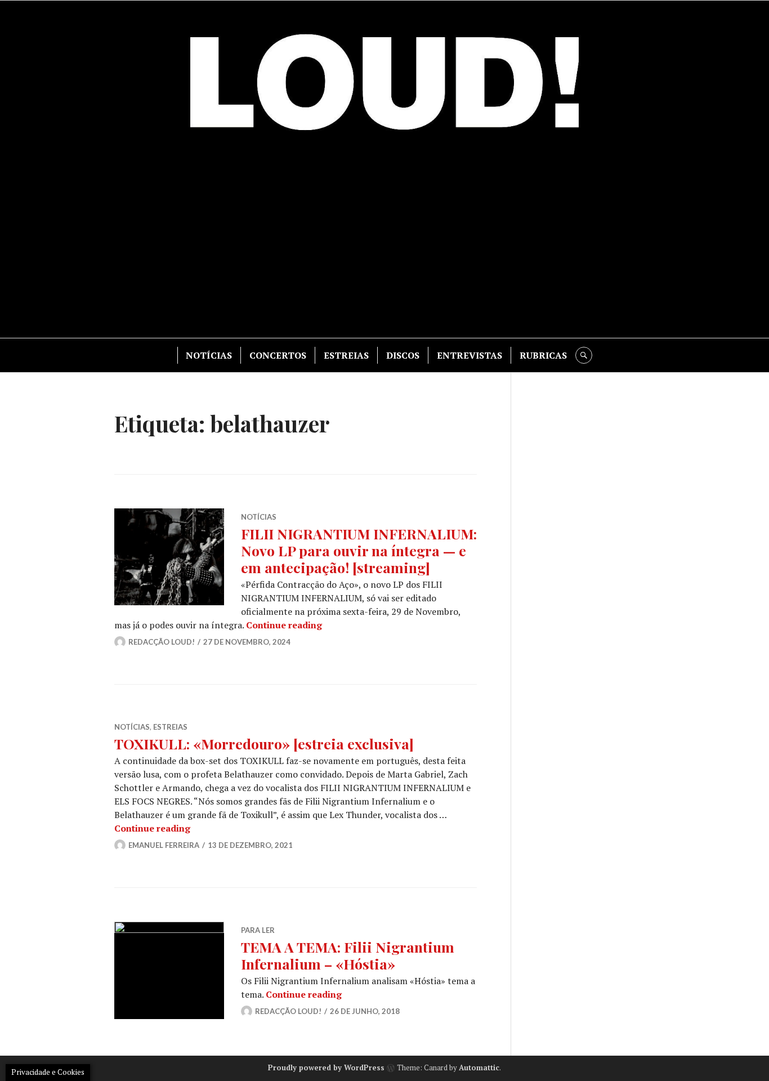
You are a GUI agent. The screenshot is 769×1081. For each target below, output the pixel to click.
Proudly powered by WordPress (326, 1067)
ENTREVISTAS (469, 355)
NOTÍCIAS (209, 355)
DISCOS (402, 355)
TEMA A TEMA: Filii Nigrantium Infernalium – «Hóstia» (347, 955)
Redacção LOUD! (161, 641)
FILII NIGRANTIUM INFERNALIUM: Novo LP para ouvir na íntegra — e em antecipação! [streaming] (359, 550)
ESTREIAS (346, 355)
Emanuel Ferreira (163, 845)
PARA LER (258, 930)
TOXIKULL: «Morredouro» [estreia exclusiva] (264, 743)
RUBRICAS (543, 355)
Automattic (479, 1067)
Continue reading (284, 625)
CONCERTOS (277, 355)
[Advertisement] (384, 242)
